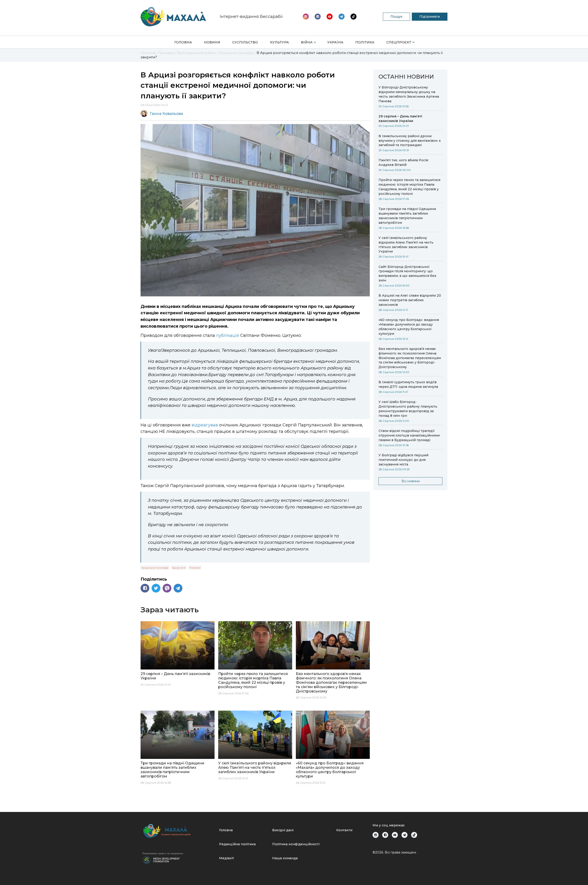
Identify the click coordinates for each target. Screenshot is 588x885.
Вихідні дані (283, 830)
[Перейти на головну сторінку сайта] (173, 16)
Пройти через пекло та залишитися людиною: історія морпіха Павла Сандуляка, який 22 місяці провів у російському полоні (409, 187)
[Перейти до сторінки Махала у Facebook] (318, 17)
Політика (364, 42)
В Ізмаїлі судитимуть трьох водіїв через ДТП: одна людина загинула (408, 384)
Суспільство (245, 42)
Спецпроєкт (398, 42)
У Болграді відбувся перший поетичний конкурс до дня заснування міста (403, 459)
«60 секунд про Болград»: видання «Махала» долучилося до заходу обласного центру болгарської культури (409, 327)
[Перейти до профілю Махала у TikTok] (414, 835)
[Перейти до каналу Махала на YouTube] (342, 17)
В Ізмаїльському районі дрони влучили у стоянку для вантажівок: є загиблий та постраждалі (410, 140)
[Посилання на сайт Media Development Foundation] (161, 859)
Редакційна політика (237, 844)
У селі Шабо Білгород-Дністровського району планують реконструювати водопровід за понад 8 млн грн (408, 409)
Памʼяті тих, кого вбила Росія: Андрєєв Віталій (404, 162)
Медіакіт (226, 858)
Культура (279, 42)
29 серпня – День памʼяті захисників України (400, 118)
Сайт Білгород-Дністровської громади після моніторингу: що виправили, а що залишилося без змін (407, 274)
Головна (183, 42)
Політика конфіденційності (295, 844)
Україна (335, 42)
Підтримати (429, 16)
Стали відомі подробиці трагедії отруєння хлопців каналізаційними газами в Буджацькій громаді (409, 435)
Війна (307, 42)
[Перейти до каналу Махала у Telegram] (353, 17)
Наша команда (285, 858)
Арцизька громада (154, 567)
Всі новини (410, 481)
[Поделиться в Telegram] (178, 588)
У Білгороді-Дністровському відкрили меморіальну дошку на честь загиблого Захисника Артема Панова (409, 94)
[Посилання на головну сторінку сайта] (178, 830)
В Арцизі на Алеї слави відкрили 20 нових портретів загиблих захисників (410, 300)
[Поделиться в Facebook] (145, 588)
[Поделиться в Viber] (167, 588)
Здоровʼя (179, 567)
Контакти (344, 830)
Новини (212, 42)
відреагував (205, 425)
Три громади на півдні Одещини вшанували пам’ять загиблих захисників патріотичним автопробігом (407, 216)
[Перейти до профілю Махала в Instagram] (306, 17)
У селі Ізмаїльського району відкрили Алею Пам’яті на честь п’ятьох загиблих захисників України (406, 245)
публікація (227, 335)
